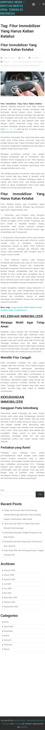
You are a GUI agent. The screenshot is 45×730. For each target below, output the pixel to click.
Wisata (6, 649)
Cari (2, 490)
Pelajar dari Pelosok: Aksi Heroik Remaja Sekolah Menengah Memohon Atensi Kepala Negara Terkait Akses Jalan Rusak (22, 514)
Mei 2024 (7, 593)
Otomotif (6, 62)
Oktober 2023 (9, 602)
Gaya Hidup (8, 626)
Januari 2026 (9, 575)
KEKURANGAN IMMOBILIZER (11, 66)
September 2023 (11, 607)
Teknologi (8, 645)
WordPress (23, 727)
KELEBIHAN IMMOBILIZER (31, 66)
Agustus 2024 (9, 579)
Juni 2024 (8, 588)
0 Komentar (35, 58)
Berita (6, 622)
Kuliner (6, 635)
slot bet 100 (11, 129)
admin (23, 58)
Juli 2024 (7, 584)
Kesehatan (8, 631)
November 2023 (10, 597)
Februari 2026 (9, 570)
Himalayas (17, 724)
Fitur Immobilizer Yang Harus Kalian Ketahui (27, 62)
